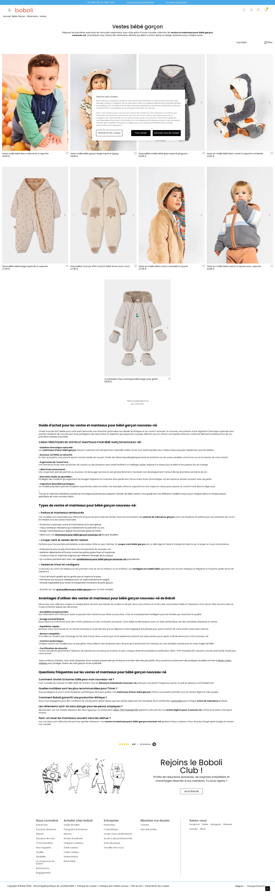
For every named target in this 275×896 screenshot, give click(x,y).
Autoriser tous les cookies (166, 133)
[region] (138, 115)
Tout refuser (141, 133)
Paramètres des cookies (109, 133)
